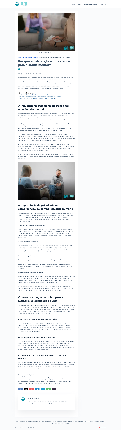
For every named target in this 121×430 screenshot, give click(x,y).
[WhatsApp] (48, 389)
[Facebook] (20, 389)
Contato (103, 4)
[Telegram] (43, 389)
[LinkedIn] (37, 389)
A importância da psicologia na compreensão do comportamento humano (40, 96)
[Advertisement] (93, 20)
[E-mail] (54, 389)
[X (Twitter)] (26, 389)
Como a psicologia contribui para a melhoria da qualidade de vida (37, 98)
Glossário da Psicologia (91, 4)
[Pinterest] (31, 389)
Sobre (79, 4)
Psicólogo (41, 68)
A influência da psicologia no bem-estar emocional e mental (36, 95)
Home (73, 4)
